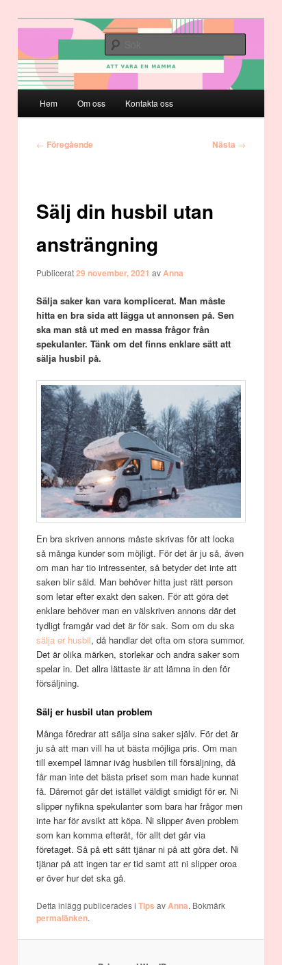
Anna (173, 273)
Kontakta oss (149, 103)
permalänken (62, 918)
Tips (146, 905)
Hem (48, 103)
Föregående (64, 144)
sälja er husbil (63, 639)
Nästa (229, 144)
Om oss (91, 103)
